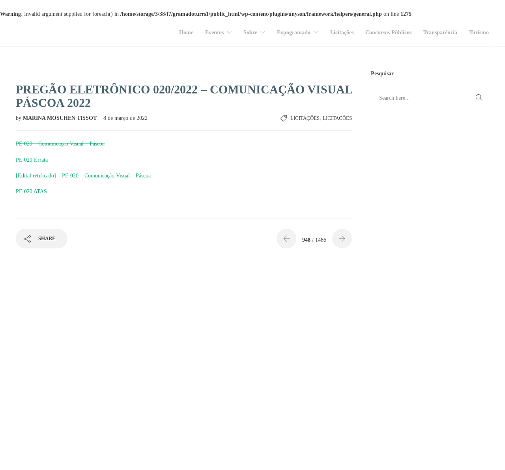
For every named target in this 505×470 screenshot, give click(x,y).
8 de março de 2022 (125, 118)
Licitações (342, 32)
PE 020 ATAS (31, 191)
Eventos (214, 32)
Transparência (440, 32)
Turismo (479, 32)
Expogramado (293, 32)
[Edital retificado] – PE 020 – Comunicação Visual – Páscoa (83, 176)
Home (186, 32)
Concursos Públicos (388, 32)
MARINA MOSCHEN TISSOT (60, 118)
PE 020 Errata (32, 160)
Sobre (250, 32)
